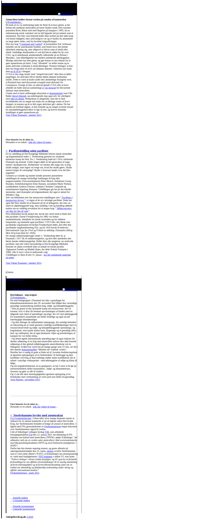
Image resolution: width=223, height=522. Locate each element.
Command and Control (31, 44)
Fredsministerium (52, 426)
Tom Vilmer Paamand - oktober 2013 (23, 115)
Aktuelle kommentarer (23, 506)
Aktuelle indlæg (20, 498)
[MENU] (9, 272)
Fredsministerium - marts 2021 (24, 473)
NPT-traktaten (45, 456)
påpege (50, 451)
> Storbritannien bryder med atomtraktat (36, 415)
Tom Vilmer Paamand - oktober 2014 (23, 263)
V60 (47, 432)
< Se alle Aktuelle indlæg (18, 14)
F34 (30, 434)
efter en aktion (17, 98)
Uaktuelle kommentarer (24, 509)
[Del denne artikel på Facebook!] (65, 14)
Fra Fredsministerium (20, 418)
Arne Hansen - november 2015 (25, 379)
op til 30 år (15, 71)
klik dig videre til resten (40, 142)
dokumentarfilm (29, 349)
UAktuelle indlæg (21, 500)
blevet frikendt (19, 96)
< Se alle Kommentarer (22, 289)
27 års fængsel (49, 87)
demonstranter (56, 93)
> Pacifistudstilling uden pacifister (27, 150)
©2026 (30, 517)
